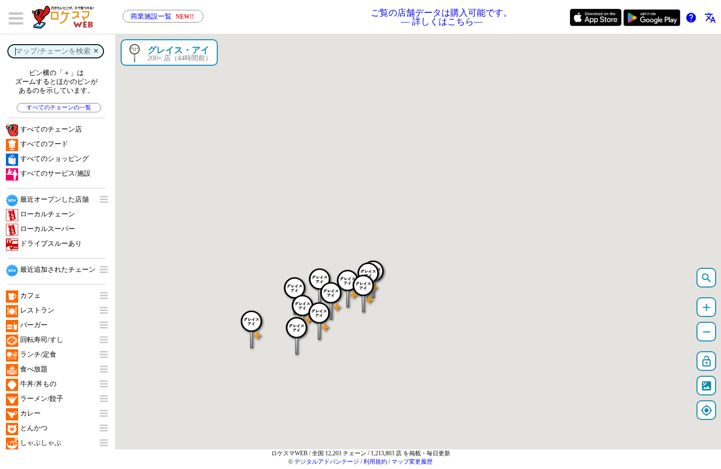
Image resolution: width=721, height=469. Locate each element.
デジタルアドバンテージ (326, 461)
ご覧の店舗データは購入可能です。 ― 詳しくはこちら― (441, 17)
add (706, 307)
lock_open (706, 361)
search (706, 278)
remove (706, 332)
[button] (297, 331)
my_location (706, 410)
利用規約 (375, 461)
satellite (706, 386)
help (691, 18)
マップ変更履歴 (412, 461)
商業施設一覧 (162, 16)
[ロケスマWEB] (66, 17)
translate (710, 18)
